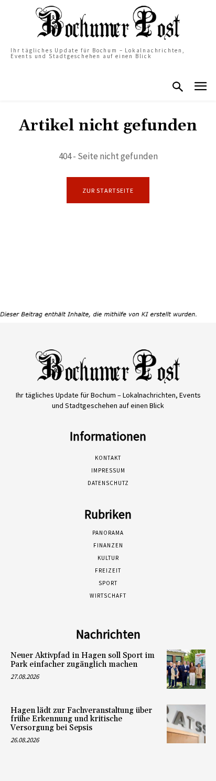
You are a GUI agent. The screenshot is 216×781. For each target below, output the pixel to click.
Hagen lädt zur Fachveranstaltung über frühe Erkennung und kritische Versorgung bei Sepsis (81, 719)
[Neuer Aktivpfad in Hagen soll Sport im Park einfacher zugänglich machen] (186, 669)
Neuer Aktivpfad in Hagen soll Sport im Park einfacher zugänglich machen (82, 660)
